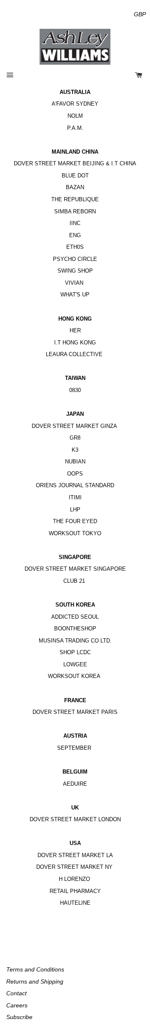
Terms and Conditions (35, 969)
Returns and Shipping (34, 981)
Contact (16, 993)
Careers (17, 1005)
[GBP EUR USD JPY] (140, 14)
